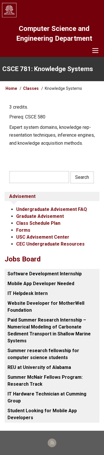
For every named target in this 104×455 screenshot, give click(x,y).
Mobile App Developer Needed (41, 283)
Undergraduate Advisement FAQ (51, 209)
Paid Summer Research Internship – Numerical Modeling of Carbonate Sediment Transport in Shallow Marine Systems (49, 330)
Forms (23, 230)
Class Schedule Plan (38, 223)
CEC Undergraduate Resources (50, 244)
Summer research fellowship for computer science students (43, 354)
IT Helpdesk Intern (28, 293)
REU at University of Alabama (39, 367)
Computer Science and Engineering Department (54, 33)
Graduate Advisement (40, 216)
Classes (31, 88)
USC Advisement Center (42, 237)
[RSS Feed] (52, 443)
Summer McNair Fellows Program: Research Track (45, 380)
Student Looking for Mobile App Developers (42, 414)
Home (11, 88)
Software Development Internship (45, 273)
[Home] (52, 10)
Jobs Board (23, 259)
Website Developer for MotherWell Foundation (46, 306)
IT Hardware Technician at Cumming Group (47, 397)
